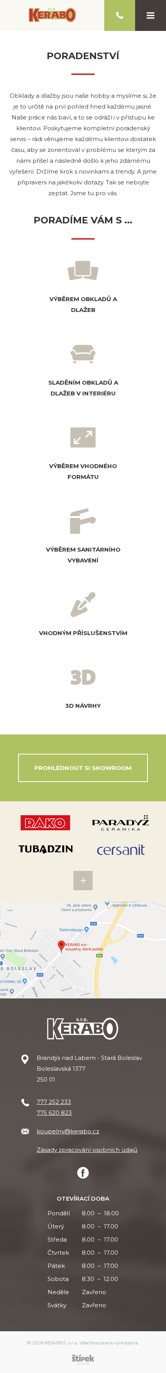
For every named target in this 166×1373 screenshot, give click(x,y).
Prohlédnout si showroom (83, 768)
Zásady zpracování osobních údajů (87, 1149)
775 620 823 (54, 1112)
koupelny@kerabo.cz (68, 1131)
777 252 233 (54, 1102)
